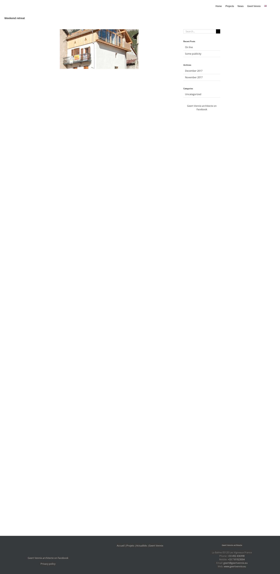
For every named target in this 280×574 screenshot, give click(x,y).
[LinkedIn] (51, 546)
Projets (130, 545)
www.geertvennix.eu (235, 566)
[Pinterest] (55, 546)
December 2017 (193, 70)
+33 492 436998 (236, 556)
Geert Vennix (156, 545)
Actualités (141, 545)
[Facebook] (41, 546)
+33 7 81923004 (236, 559)
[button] (271, 6)
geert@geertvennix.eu (235, 563)
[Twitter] (45, 546)
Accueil (121, 545)
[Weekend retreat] (99, 49)
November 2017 (194, 77)
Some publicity (193, 53)
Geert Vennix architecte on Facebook (48, 558)
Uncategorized (193, 94)
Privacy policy (48, 563)
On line (189, 47)
